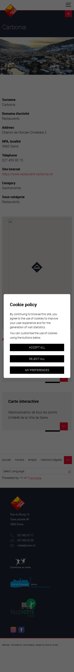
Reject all (37, 359)
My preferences (37, 370)
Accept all (37, 347)
